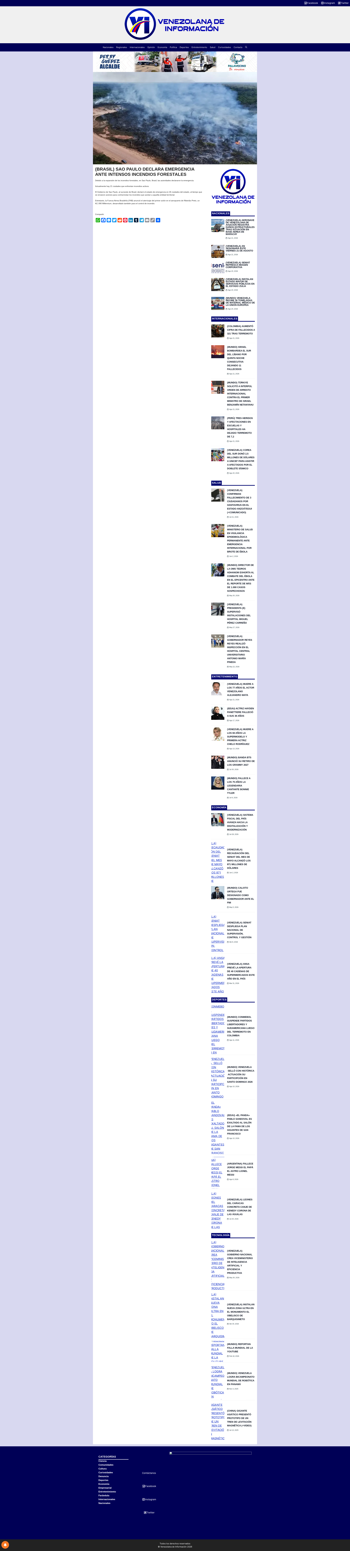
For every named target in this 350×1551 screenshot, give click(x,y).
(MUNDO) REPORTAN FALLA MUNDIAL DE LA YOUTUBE (240, 1348)
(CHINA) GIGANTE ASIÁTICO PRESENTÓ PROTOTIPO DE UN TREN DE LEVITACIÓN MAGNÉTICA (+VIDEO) (239, 1418)
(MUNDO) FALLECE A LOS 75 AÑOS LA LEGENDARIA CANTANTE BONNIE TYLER (238, 785)
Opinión (151, 47)
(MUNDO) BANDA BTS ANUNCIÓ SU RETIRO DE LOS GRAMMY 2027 (241, 761)
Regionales (121, 47)
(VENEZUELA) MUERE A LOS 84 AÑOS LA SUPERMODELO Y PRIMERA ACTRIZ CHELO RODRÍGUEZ (240, 736)
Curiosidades (224, 47)
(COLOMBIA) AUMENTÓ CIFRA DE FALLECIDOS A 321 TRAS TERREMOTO (241, 330)
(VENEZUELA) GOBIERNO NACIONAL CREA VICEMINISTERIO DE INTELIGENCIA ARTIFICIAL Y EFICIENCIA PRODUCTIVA (240, 1262)
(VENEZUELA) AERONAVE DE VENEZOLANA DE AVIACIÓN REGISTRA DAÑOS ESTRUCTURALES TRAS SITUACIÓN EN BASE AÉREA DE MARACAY (240, 227)
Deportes (184, 47)
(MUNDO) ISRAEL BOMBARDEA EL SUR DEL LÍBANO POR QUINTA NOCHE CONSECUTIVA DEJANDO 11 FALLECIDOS (239, 358)
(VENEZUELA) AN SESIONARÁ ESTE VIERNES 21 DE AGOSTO (239, 248)
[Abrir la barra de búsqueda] (246, 47)
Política (173, 47)
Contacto (238, 47)
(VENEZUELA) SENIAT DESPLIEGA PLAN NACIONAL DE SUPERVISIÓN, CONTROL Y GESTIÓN (239, 930)
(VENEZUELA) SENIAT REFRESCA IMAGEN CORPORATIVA (238, 265)
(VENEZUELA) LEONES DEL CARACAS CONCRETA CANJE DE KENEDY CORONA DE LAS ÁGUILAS (239, 1207)
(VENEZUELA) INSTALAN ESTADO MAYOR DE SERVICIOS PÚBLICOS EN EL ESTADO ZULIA (240, 282)
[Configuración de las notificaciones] (5, 1545)
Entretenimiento (199, 47)
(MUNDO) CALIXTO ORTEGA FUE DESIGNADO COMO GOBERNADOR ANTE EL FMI (240, 895)
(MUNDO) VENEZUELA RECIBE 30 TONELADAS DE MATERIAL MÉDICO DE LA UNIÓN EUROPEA (240, 301)
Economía (162, 47)
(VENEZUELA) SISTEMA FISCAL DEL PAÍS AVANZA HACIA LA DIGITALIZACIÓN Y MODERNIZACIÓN (240, 822)
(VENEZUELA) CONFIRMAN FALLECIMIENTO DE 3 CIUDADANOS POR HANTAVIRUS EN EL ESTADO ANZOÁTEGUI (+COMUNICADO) (239, 501)
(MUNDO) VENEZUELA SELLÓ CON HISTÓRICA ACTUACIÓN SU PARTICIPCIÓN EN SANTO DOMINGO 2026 (240, 1074)
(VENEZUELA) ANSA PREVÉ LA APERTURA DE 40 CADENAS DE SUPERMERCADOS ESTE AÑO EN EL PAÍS (241, 971)
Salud (212, 47)
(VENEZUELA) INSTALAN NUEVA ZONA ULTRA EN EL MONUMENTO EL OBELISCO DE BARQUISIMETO (240, 1312)
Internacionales (137, 47)
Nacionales (108, 47)
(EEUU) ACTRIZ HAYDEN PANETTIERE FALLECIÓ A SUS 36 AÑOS (240, 712)
